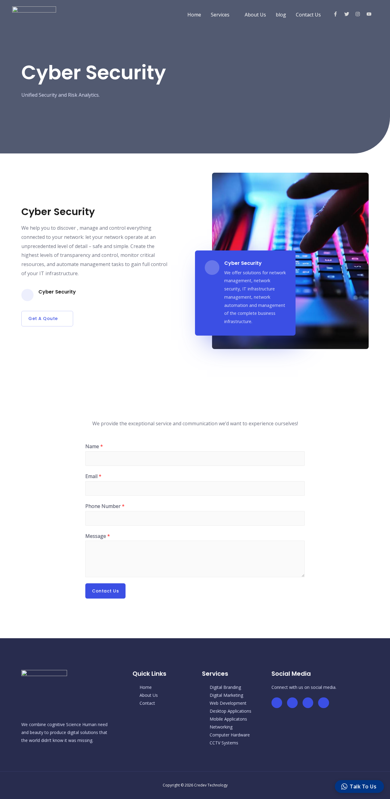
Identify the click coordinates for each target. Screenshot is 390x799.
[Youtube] (308, 702)
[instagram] (360, 14)
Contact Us (308, 14)
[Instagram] (323, 702)
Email (93, 476)
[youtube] (370, 14)
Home (194, 14)
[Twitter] (292, 702)
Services (220, 14)
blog (281, 14)
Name (94, 446)
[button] (47, 318)
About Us (255, 14)
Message (97, 536)
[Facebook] (276, 702)
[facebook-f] (338, 14)
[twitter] (349, 14)
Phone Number (105, 506)
